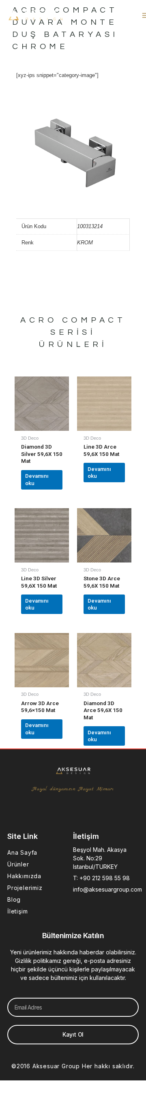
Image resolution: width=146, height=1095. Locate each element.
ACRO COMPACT (73, 320)
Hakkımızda (24, 876)
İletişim (17, 911)
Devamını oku (37, 479)
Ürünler (18, 864)
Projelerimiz (25, 887)
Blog (14, 899)
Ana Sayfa (22, 852)
